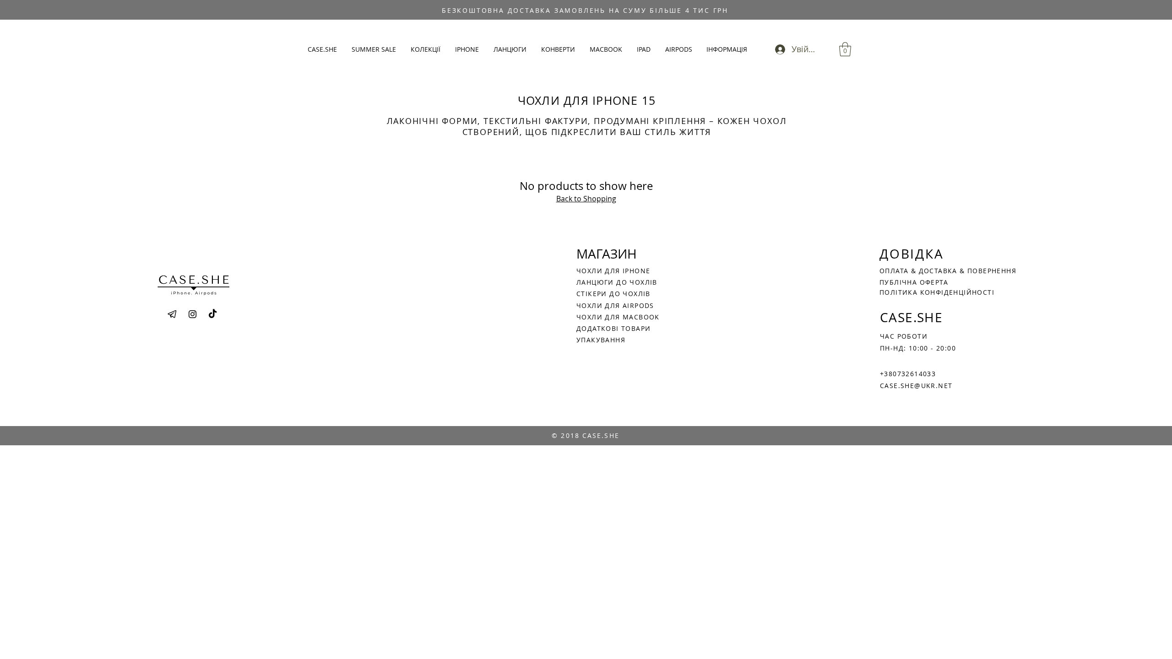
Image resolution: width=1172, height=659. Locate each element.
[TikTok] (212, 314)
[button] (426, 49)
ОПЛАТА (895, 270)
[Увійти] (778, 49)
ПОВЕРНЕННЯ (991, 270)
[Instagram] (192, 314)
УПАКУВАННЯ (600, 339)
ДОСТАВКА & (943, 270)
